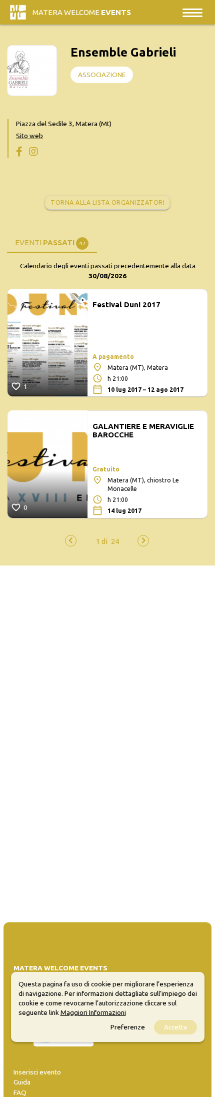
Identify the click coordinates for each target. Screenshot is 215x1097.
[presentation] (70, 540)
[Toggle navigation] (193, 12)
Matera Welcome (81, 12)
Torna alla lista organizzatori (107, 202)
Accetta (175, 1027)
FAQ (20, 1092)
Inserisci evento (37, 1072)
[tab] (52, 242)
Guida (22, 1082)
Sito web (29, 136)
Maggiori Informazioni (93, 1012)
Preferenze (127, 1027)
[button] (102, 541)
